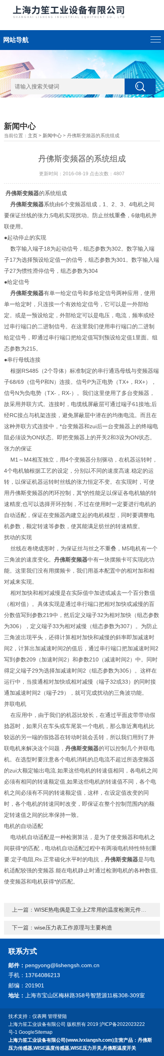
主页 (32, 135)
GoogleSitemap (36, 1032)
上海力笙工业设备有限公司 (37, 1024)
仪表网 (39, 1016)
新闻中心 (52, 135)
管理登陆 (57, 1016)
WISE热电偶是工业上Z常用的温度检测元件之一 (93, 910)
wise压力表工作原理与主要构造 (73, 927)
